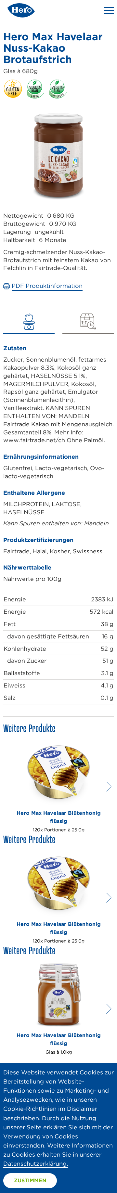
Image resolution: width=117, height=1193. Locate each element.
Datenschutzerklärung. (35, 1163)
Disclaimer (82, 1108)
